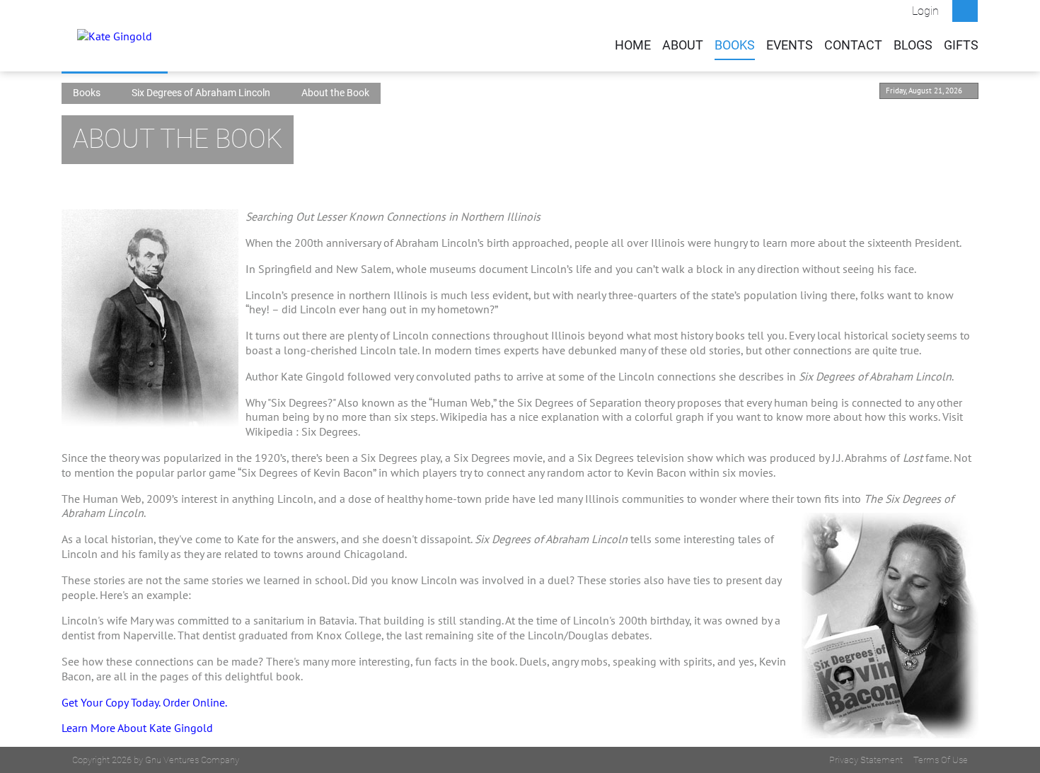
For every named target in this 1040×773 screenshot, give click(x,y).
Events (789, 45)
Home (633, 45)
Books (735, 45)
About (682, 45)
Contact (853, 45)
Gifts (961, 45)
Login (925, 11)
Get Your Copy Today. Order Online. (144, 702)
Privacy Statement (866, 760)
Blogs (913, 45)
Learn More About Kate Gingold (137, 728)
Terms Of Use (940, 760)
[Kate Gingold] (114, 35)
